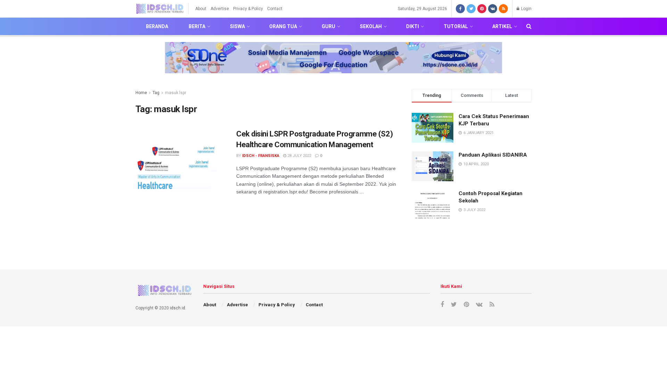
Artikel (502, 26)
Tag (156, 92)
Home (141, 92)
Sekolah (371, 26)
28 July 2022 (298, 155)
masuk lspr (175, 92)
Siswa (237, 26)
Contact (274, 8)
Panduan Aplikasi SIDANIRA (493, 155)
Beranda (157, 26)
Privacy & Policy (248, 8)
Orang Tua (283, 26)
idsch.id (177, 308)
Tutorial (456, 26)
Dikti (412, 26)
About (200, 8)
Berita (197, 26)
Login (526, 8)
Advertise (220, 8)
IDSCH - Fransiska (260, 155)
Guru (328, 26)
